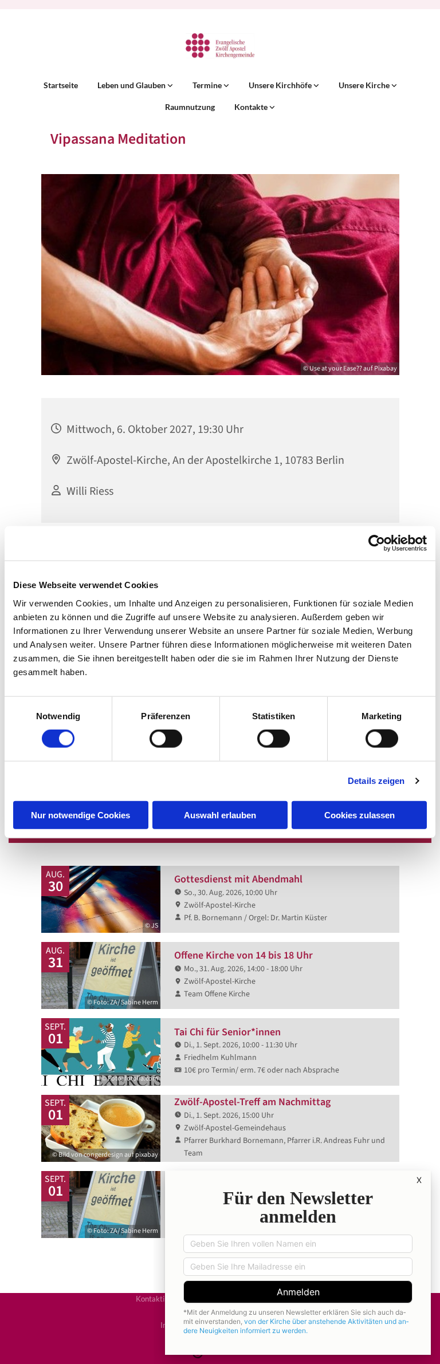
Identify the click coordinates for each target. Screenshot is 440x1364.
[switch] (166, 739)
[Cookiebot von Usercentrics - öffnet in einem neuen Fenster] (377, 543)
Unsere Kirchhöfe (281, 85)
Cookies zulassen (359, 814)
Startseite (61, 85)
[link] (135, 85)
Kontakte (251, 107)
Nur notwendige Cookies (80, 814)
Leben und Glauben (132, 85)
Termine (207, 85)
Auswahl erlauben (220, 814)
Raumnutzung (190, 107)
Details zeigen (376, 781)
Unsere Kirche (365, 85)
